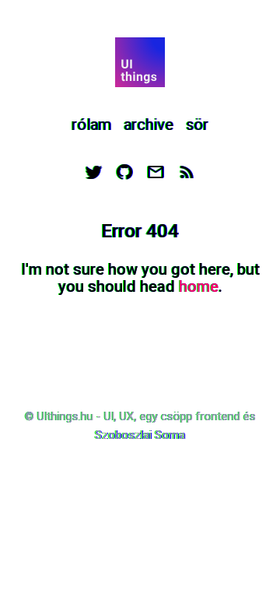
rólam (91, 124)
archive (148, 124)
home (199, 286)
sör (197, 124)
